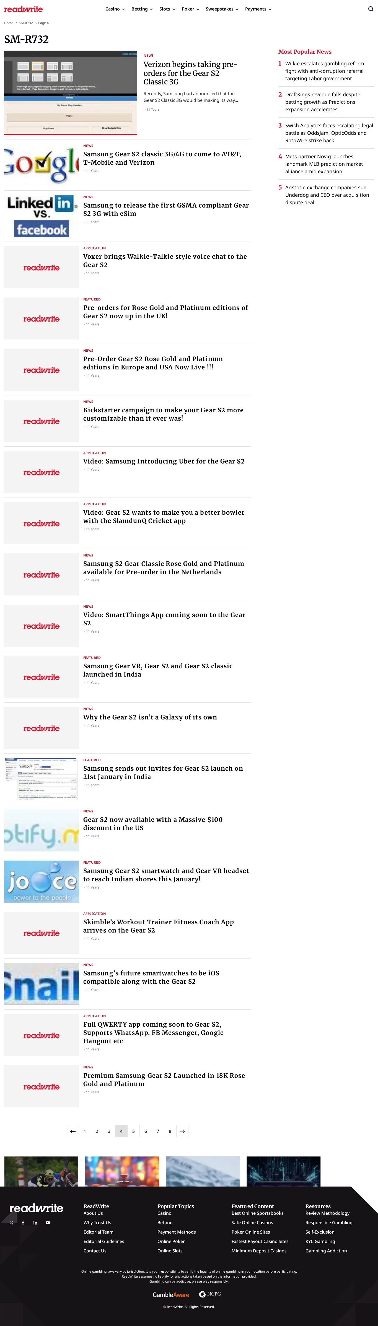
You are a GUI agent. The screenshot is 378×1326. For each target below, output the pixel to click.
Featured (92, 299)
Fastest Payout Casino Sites (260, 1241)
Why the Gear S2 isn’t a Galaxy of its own (150, 717)
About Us (93, 1213)
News (149, 55)
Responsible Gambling (329, 1222)
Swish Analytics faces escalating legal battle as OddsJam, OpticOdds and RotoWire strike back (329, 133)
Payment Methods (176, 1232)
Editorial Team (98, 1232)
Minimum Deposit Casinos (259, 1251)
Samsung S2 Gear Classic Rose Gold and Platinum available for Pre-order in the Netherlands (164, 568)
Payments (255, 9)
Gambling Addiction (326, 1251)
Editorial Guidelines (104, 1241)
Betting (139, 9)
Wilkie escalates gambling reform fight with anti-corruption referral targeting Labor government (324, 71)
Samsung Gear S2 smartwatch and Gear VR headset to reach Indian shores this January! (166, 875)
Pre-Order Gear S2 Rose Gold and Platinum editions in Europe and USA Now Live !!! (153, 363)
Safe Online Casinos (252, 1222)
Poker (188, 9)
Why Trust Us (97, 1222)
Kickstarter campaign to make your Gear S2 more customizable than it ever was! (163, 414)
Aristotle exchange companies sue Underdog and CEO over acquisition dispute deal (327, 195)
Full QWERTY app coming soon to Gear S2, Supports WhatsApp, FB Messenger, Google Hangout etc (153, 1033)
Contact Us (95, 1251)
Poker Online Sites (251, 1232)
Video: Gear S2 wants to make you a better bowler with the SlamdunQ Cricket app (164, 517)
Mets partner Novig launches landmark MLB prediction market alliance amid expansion (324, 164)
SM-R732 (26, 22)
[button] (371, 9)
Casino (112, 9)
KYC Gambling (320, 1241)
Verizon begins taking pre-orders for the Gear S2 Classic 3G (190, 73)
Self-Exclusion (320, 1232)
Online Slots (170, 1251)
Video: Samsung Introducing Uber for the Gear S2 (164, 461)
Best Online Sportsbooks (258, 1213)
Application (94, 248)
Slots (164, 9)
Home (9, 22)
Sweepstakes (220, 9)
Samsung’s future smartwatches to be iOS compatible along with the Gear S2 (151, 977)
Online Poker (171, 1241)
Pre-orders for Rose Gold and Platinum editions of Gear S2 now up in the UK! (165, 312)
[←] (73, 1131)
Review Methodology (327, 1213)
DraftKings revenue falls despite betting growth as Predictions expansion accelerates (322, 102)
